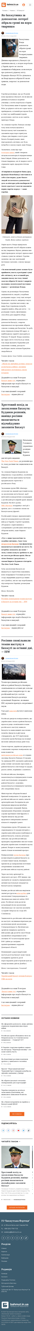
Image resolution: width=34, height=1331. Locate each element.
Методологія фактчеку (8, 1283)
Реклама (4, 1261)
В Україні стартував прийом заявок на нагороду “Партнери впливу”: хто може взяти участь (16, 1049)
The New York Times (9, 461)
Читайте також (10, 1142)
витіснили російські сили (12, 755)
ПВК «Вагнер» (7, 505)
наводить (13, 711)
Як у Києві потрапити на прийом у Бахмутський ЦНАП (15, 1103)
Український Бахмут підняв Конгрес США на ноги (16, 977)
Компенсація (5, 1255)
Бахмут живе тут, (8, 614)
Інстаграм (5, 394)
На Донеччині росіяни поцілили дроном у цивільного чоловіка (14, 1060)
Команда (4, 1273)
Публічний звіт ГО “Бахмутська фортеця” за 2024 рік (15, 1290)
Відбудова (4, 1258)
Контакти (4, 1277)
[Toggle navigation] (30, 5)
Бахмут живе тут (8, 380)
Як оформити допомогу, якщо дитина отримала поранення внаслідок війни (17, 1026)
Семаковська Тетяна (11, 33)
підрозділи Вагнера (10, 544)
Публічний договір (7, 1286)
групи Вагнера (20, 855)
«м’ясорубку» (21, 893)
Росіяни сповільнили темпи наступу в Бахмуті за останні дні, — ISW (16, 600)
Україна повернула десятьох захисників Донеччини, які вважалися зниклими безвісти (14, 1092)
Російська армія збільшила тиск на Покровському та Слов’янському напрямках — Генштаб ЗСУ (16, 1038)
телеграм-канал (7, 152)
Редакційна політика (8, 1280)
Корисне (4, 1251)
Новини (3, 1248)
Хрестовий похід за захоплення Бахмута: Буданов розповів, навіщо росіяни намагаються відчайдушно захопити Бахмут (14, 1179)
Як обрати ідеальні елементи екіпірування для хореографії (13, 1081)
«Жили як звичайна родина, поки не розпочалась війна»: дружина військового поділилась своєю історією (16, 368)
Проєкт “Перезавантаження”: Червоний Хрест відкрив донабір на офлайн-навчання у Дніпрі (16, 1071)
